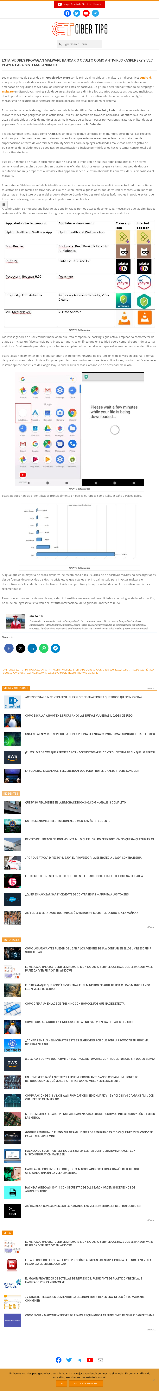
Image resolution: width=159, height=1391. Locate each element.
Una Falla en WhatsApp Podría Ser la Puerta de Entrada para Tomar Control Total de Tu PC (90, 734)
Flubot (125, 669)
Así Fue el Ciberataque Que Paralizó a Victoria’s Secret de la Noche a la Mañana (81, 912)
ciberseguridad (111, 669)
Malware (41, 672)
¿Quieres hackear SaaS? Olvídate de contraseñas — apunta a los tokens (77, 894)
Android (145, 77)
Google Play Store (14, 672)
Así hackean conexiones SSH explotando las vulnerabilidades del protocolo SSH (83, 1205)
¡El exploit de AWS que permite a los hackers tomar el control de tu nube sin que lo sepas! (90, 752)
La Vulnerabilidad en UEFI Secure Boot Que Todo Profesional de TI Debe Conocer (82, 770)
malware (8, 91)
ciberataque (94, 669)
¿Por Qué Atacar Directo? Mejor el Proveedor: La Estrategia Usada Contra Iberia (83, 857)
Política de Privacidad (86, 1383)
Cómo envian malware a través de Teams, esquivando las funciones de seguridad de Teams (89, 1315)
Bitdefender (79, 669)
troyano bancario (88, 672)
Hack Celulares (38, 669)
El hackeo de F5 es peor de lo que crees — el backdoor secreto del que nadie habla (84, 876)
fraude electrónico (142, 669)
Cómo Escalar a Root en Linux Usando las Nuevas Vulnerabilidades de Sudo (79, 715)
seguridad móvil (57, 672)
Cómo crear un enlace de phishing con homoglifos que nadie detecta (74, 1003)
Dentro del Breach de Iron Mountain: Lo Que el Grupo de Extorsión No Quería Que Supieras (89, 839)
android (66, 669)
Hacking (30, 672)
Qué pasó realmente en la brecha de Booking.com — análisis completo (75, 802)
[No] (154, 1380)
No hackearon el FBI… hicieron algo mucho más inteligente (67, 820)
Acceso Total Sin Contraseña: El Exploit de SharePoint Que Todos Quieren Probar (84, 697)
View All (151, 688)
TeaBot (72, 672)
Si (62, 1383)
